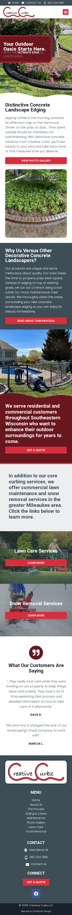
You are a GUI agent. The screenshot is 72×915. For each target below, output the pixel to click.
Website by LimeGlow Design (36, 911)
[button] (66, 12)
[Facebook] (36, 893)
